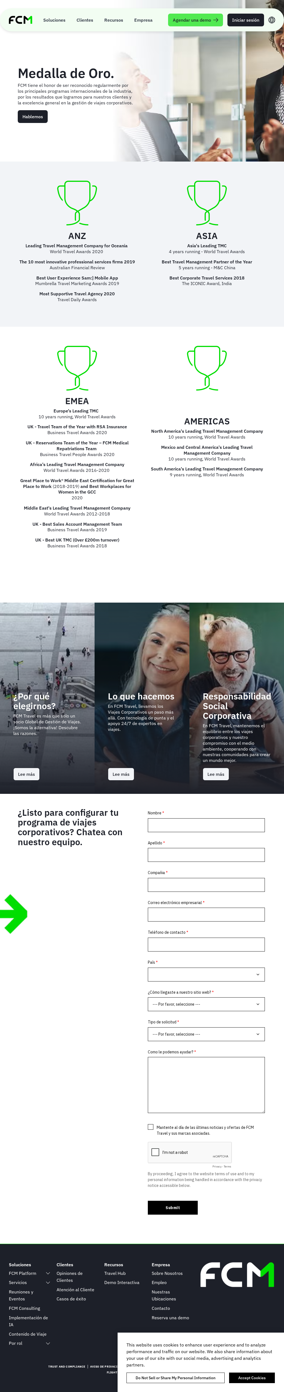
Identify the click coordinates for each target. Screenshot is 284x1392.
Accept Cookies (252, 1377)
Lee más (29, 776)
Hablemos (32, 116)
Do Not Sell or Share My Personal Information (175, 1377)
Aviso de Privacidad (107, 1366)
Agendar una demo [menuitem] (192, 20)
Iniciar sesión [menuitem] (245, 20)
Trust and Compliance (66, 1366)
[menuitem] (54, 19)
